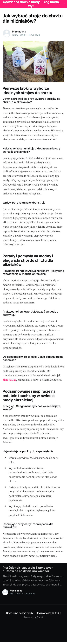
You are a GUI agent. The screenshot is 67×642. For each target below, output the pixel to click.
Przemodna (19, 31)
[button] (61, 4)
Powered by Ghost (33, 617)
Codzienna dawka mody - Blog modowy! (29, 613)
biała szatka (9, 379)
